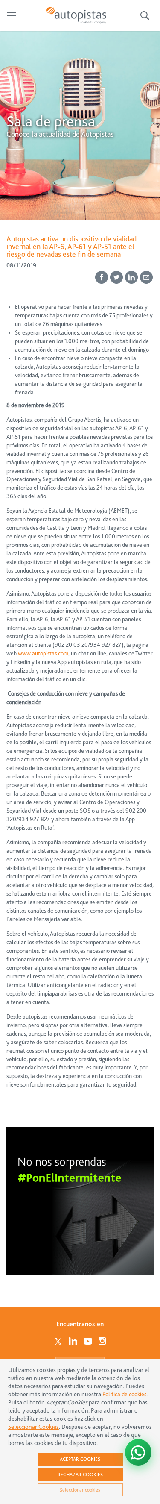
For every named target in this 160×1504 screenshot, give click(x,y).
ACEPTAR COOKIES (80, 1459)
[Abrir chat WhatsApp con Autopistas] (138, 1452)
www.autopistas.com (43, 653)
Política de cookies (124, 1394)
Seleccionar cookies (80, 1490)
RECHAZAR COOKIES (80, 1475)
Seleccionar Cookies (33, 1427)
